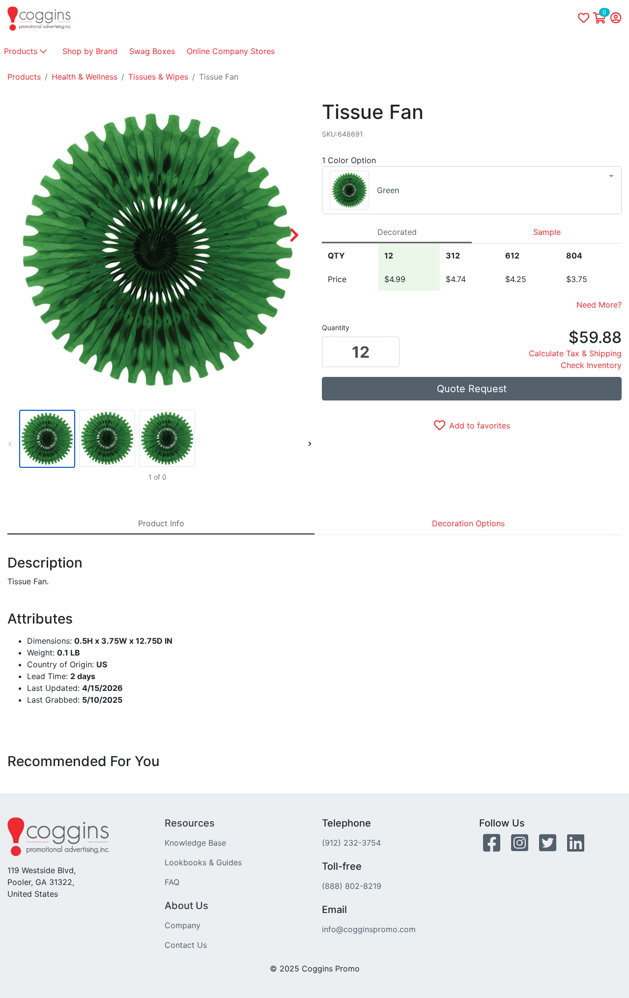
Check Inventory (591, 365)
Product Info (161, 523)
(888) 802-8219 (351, 886)
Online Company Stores (231, 51)
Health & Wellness (84, 77)
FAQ (172, 882)
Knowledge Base (195, 843)
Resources (190, 823)
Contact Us (186, 945)
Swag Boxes (152, 51)
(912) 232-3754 (351, 843)
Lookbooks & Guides (203, 862)
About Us (186, 906)
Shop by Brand (89, 51)
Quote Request (472, 389)
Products (22, 51)
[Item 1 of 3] (157, 439)
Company (182, 925)
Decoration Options (468, 523)
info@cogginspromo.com (369, 929)
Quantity (335, 327)
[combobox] (472, 190)
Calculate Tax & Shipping (575, 353)
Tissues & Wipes (158, 77)
